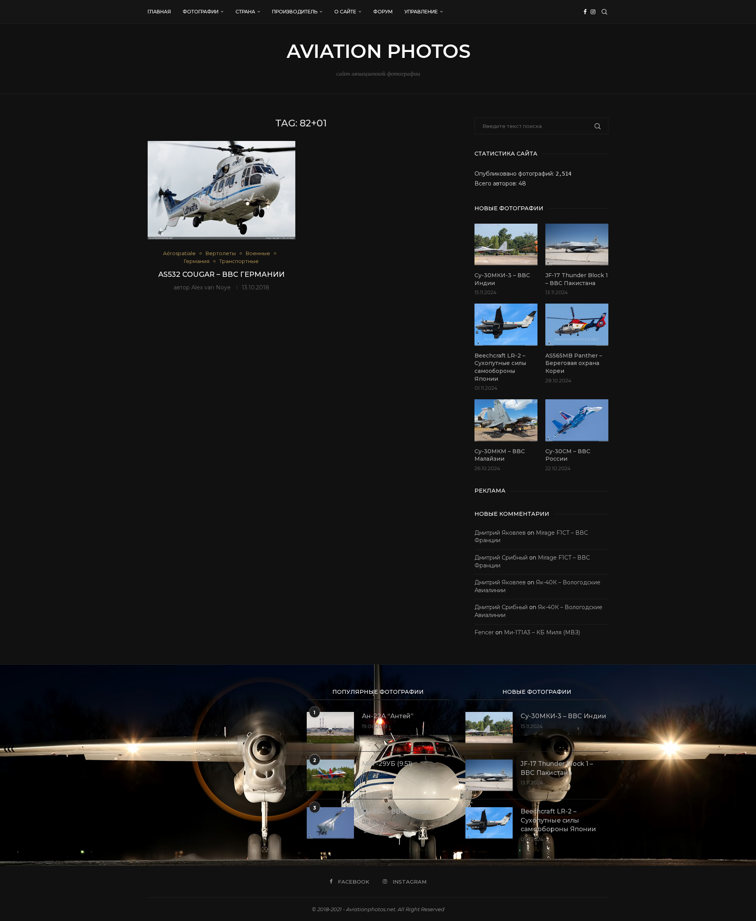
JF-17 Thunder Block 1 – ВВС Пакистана (576, 279)
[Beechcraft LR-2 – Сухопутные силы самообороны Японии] (505, 325)
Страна (245, 12)
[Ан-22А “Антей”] (330, 727)
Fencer (484, 632)
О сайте (345, 12)
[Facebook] (585, 11)
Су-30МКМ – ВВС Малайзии (499, 455)
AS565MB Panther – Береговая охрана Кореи (573, 363)
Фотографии (201, 12)
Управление (421, 12)
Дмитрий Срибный (501, 557)
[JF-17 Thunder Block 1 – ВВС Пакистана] (576, 245)
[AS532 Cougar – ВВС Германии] (221, 190)
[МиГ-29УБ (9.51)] (330, 775)
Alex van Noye (211, 287)
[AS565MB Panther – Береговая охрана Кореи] (576, 325)
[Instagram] (593, 11)
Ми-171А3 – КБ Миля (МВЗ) (542, 632)
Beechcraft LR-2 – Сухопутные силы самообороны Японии (500, 367)
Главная (159, 12)
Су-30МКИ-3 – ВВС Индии (502, 279)
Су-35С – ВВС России (397, 811)
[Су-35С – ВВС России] (330, 823)
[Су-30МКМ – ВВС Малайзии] (505, 420)
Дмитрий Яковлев (500, 532)
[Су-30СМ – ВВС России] (576, 420)
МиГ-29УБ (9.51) (387, 763)
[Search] (604, 11)
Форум (383, 12)
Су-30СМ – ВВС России (567, 455)
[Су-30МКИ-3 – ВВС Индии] (505, 245)
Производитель (294, 12)
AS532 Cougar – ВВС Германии (221, 274)
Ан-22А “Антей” (387, 716)
